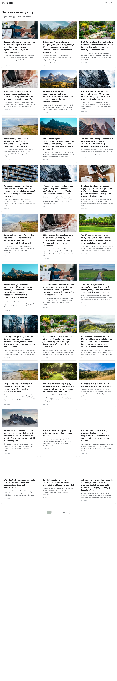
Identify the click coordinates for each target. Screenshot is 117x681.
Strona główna (110, 3)
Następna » (65, 512)
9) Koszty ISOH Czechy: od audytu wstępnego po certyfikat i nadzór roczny (58, 433)
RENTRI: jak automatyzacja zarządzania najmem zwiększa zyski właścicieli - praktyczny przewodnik (58, 482)
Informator (7, 3)
